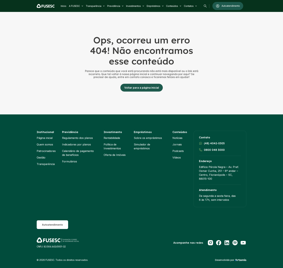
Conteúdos (172, 6)
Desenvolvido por (224, 260)
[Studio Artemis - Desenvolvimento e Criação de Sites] (240, 259)
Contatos (189, 6)
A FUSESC (74, 6)
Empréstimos (153, 6)
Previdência (113, 6)
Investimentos (133, 6)
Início (63, 6)
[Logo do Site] (46, 6)
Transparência (93, 6)
